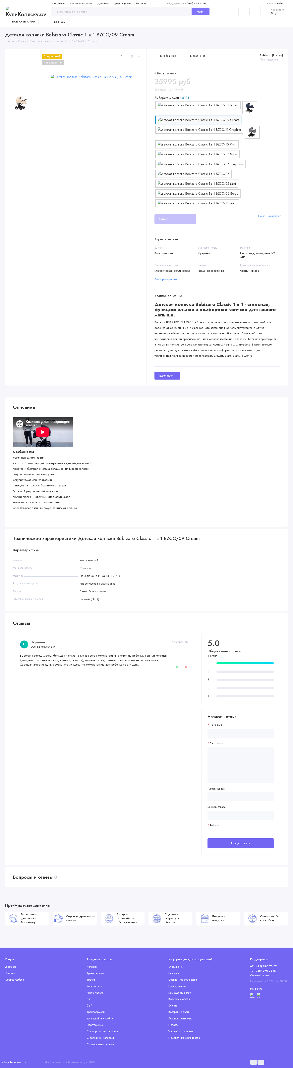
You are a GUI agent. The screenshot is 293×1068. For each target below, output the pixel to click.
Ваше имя (216, 725)
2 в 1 (89, 1005)
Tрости (91, 980)
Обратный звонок (260, 975)
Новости (173, 1025)
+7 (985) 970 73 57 (263, 970)
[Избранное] (255, 11)
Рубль (275, 3)
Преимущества (122, 3)
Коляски (92, 967)
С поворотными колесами (102, 1031)
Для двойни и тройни (100, 1018)
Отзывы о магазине (180, 1018)
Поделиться (165, 376)
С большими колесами (101, 1038)
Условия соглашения (181, 1031)
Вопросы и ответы (179, 999)
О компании (58, 3)
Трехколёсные (95, 973)
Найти (200, 12)
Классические (95, 993)
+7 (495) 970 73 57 (186, 3)
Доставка (103, 3)
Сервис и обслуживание (183, 980)
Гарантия (173, 973)
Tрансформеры (96, 1012)
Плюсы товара (216, 788)
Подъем (10, 973)
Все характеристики (165, 279)
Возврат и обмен (178, 1012)
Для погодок (95, 986)
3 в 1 (89, 999)
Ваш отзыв (216, 743)
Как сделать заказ (81, 3)
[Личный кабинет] (233, 11)
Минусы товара (216, 807)
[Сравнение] (244, 11)
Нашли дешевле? (269, 216)
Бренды (60, 22)
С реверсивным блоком (101, 1044)
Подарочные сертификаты (184, 1038)
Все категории (23, 21)
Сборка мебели (14, 980)
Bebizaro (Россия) (271, 55)
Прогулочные (95, 1025)
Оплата (172, 1005)
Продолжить (240, 843)
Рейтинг (214, 825)
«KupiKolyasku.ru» (14, 1062)
